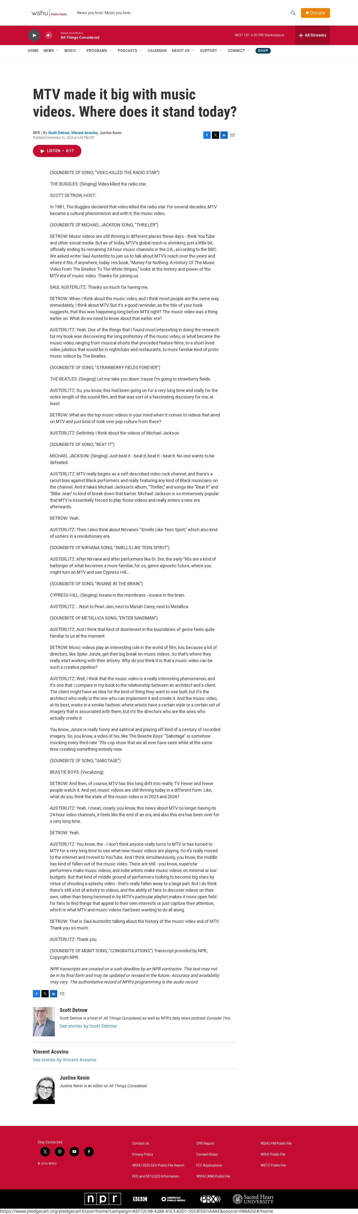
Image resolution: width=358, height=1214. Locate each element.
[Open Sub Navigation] (58, 51)
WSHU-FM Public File (276, 1143)
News (49, 51)
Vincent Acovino (84, 132)
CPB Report (205, 1143)
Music (70, 51)
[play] (34, 35)
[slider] (56, 35)
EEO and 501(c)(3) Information (155, 1176)
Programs (97, 51)
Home (33, 51)
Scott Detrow (58, 132)
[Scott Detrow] (44, 1021)
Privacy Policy (142, 1154)
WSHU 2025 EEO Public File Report (158, 1165)
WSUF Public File (273, 1154)
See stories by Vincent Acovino (64, 1060)
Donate (317, 12)
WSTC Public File (273, 1165)
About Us (181, 51)
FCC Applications (209, 1165)
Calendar (157, 51)
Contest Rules (207, 1154)
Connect (236, 51)
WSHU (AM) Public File (213, 1176)
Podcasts (127, 51)
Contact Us (140, 1143)
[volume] (49, 35)
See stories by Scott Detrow (88, 1026)
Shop (263, 51)
